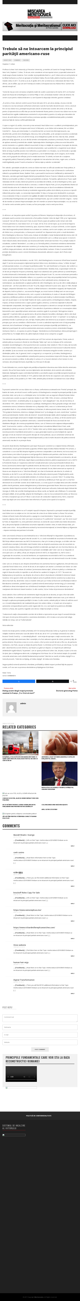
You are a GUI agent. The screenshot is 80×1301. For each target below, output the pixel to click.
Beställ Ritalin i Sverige (23, 835)
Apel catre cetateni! (49, 809)
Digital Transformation (23, 980)
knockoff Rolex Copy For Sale (26, 892)
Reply (72, 846)
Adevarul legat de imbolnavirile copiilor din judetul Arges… (58, 758)
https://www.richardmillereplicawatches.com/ (34, 927)
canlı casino (18, 852)
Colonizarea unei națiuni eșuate (55, 805)
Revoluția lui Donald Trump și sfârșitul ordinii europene (58, 788)
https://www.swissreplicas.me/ (27, 910)
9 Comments (17, 60)
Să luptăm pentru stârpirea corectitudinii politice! (19, 817)
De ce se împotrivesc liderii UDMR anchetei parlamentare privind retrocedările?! (19, 805)
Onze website (19, 945)
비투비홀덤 (18, 872)
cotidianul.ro (11, 675)
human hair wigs (21, 962)
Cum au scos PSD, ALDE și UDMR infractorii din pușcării (20, 799)
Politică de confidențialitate (38, 1116)
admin (23, 703)
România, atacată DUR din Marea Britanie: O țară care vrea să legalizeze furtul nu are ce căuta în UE (20, 758)
